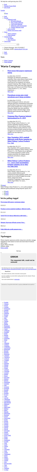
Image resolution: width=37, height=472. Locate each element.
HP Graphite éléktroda (17, 22)
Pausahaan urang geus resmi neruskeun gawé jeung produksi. (19, 96)
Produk (6, 18)
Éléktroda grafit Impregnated (19, 26)
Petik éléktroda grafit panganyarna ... (12, 229)
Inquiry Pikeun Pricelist (7, 244)
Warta (5, 32)
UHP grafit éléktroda (16, 24)
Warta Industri (11, 35)
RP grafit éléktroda (16, 21)
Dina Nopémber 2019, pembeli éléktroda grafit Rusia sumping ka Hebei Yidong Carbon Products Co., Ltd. (20, 140)
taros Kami (7, 7)
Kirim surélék (4, 248)
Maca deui (10, 91)
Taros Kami (7, 41)
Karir (5, 4)
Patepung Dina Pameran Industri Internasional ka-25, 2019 (19, 117)
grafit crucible (11, 29)
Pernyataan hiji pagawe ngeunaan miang (13, 202)
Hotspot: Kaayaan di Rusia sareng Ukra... (13, 222)
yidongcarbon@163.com (21, 49)
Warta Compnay (12, 33)
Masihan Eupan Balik (10, 6)
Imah (5, 16)
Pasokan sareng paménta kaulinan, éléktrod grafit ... (16, 209)
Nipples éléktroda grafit (17, 27)
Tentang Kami (8, 36)
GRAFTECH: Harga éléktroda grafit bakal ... (14, 215)
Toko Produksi (12, 40)
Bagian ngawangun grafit (14, 30)
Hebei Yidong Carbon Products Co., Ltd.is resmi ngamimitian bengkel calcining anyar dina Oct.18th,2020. (19, 163)
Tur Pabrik (10, 38)
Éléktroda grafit (12, 19)
